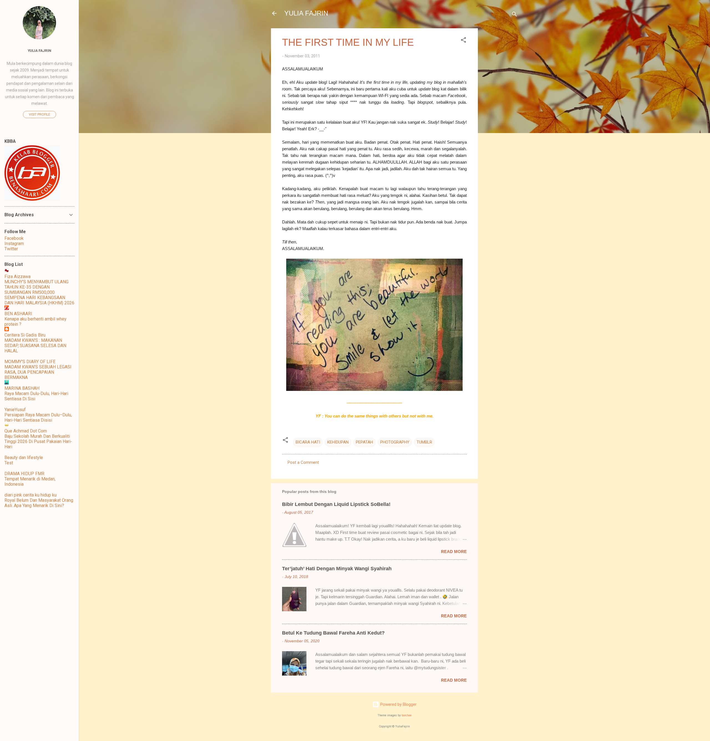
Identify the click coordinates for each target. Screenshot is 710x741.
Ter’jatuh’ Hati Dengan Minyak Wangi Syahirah (337, 568)
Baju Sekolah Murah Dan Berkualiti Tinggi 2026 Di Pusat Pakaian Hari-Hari (38, 441)
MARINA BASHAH (21, 388)
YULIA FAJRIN (306, 13)
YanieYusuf (15, 409)
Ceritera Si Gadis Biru (24, 335)
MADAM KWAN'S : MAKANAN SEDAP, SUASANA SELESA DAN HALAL (35, 345)
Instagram (14, 243)
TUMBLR (424, 442)
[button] (463, 41)
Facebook (14, 238)
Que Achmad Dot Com (25, 431)
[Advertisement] (500, 111)
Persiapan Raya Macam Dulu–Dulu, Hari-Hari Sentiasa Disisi (38, 417)
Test (8, 462)
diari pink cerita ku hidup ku (30, 495)
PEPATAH (364, 442)
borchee (407, 715)
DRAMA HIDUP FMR (24, 473)
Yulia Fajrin (39, 50)
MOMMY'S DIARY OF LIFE (29, 361)
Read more (454, 551)
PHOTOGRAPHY (394, 442)
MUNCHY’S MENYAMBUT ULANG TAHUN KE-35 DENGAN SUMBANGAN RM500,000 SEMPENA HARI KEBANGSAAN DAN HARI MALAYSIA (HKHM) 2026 (39, 292)
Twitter (11, 248)
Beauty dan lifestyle (23, 457)
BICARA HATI (308, 442)
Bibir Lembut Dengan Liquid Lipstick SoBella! (336, 504)
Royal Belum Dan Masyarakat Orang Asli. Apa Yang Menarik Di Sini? (38, 503)
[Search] (514, 15)
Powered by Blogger (398, 704)
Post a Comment (303, 462)
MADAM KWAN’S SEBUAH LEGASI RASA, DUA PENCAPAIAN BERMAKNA (38, 372)
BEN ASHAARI (18, 313)
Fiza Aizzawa (17, 276)
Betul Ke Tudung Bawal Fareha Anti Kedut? (333, 633)
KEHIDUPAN (338, 442)
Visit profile (39, 114)
